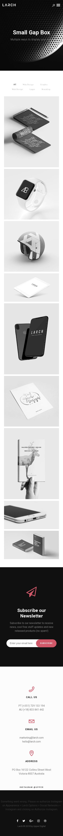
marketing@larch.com (32, 737)
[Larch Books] (31, 545)
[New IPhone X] (31, 338)
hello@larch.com (31, 741)
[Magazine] (31, 463)
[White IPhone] (31, 515)
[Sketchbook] (31, 131)
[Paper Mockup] (31, 401)
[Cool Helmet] (31, 246)
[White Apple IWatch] (31, 194)
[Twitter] (24, 821)
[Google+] (31, 821)
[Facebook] (17, 821)
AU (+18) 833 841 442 (31, 709)
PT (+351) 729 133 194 (31, 705)
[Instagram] (38, 821)
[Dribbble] (45, 821)
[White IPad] (31, 287)
